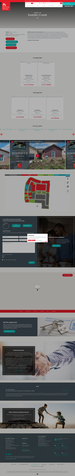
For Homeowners (51, 5)
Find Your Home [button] (29, 5)
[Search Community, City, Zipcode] (61, 3)
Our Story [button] (43, 5)
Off (32, 3)
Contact (59, 5)
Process (37, 5)
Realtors (41, 3)
